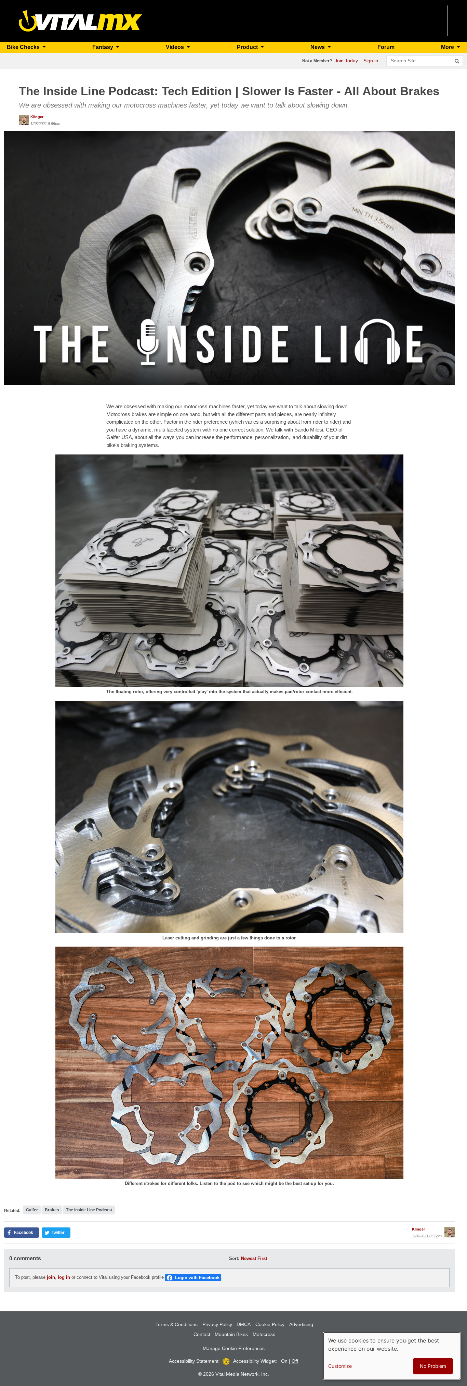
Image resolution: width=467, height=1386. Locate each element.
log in (64, 1277)
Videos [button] (175, 47)
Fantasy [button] (103, 47)
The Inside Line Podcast (89, 1210)
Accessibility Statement (193, 1361)
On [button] (284, 1361)
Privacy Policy (217, 1324)
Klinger (36, 117)
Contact (202, 1334)
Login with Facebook (197, 1277)
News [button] (318, 47)
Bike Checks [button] (24, 47)
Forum (386, 47)
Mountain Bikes (231, 1334)
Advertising (301, 1324)
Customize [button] (340, 1366)
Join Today (346, 60)
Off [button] (295, 1361)
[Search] (457, 61)
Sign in (370, 60)
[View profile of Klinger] (24, 120)
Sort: (234, 1258)
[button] (229, 258)
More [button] (448, 47)
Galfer (32, 1210)
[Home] (80, 20)
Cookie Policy (269, 1324)
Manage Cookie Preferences (234, 1348)
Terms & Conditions (177, 1324)
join (51, 1277)
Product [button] (248, 47)
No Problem (433, 1366)
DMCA (244, 1324)
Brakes (52, 1210)
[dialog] (391, 1356)
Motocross (264, 1334)
